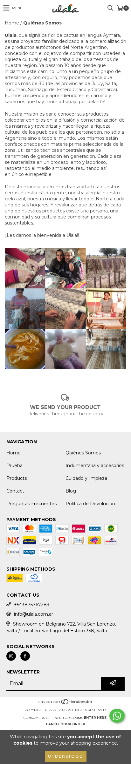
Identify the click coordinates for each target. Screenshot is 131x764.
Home (12, 23)
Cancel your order (65, 724)
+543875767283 (31, 604)
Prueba (14, 465)
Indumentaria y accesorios (95, 465)
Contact (15, 491)
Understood (65, 756)
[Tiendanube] (65, 703)
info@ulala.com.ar (33, 614)
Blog (71, 491)
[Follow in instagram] (11, 656)
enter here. (95, 718)
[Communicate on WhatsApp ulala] (117, 716)
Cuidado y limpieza (86, 478)
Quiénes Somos (83, 453)
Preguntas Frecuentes (31, 503)
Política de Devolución (90, 503)
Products (16, 478)
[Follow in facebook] (25, 656)
